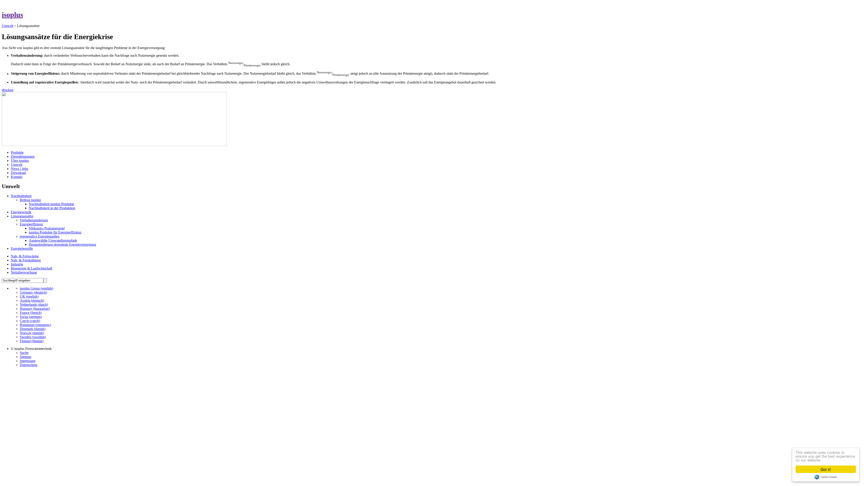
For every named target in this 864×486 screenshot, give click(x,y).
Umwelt (7, 26)
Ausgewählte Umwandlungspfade (53, 240)
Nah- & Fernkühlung (26, 260)
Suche (24, 353)
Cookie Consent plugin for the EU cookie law (825, 477)
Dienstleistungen (22, 156)
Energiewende (21, 212)
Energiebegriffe (22, 248)
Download (18, 173)
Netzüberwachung (24, 272)
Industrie (17, 264)
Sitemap (25, 357)
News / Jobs (19, 169)
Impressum (27, 361)
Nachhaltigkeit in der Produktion (52, 208)
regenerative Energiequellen (39, 236)
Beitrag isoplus (30, 200)
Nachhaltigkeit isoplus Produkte (51, 204)
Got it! (826, 469)
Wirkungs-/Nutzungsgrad (47, 228)
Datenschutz (28, 365)
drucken (7, 90)
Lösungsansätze (22, 216)
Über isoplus (20, 160)
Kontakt (16, 177)
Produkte (17, 152)
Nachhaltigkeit (21, 196)
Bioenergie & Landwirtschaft (31, 268)
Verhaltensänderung (34, 220)
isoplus (12, 15)
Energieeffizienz (31, 224)
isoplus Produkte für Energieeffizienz (55, 232)
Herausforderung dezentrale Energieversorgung (62, 244)
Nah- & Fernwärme (25, 256)
